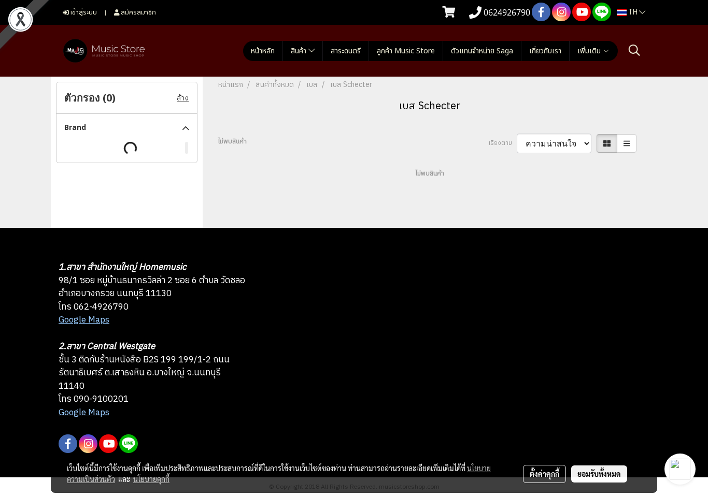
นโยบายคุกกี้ (151, 479)
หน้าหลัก (263, 51)
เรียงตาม (503, 143)
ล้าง (183, 98)
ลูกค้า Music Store (406, 51)
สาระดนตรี (346, 51)
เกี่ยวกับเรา (545, 51)
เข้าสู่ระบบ (83, 12)
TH (633, 12)
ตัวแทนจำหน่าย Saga (482, 51)
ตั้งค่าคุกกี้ (544, 473)
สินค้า (299, 51)
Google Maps (84, 320)
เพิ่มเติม (590, 51)
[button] (634, 50)
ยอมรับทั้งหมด (599, 473)
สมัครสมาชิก (137, 12)
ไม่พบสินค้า (232, 142)
